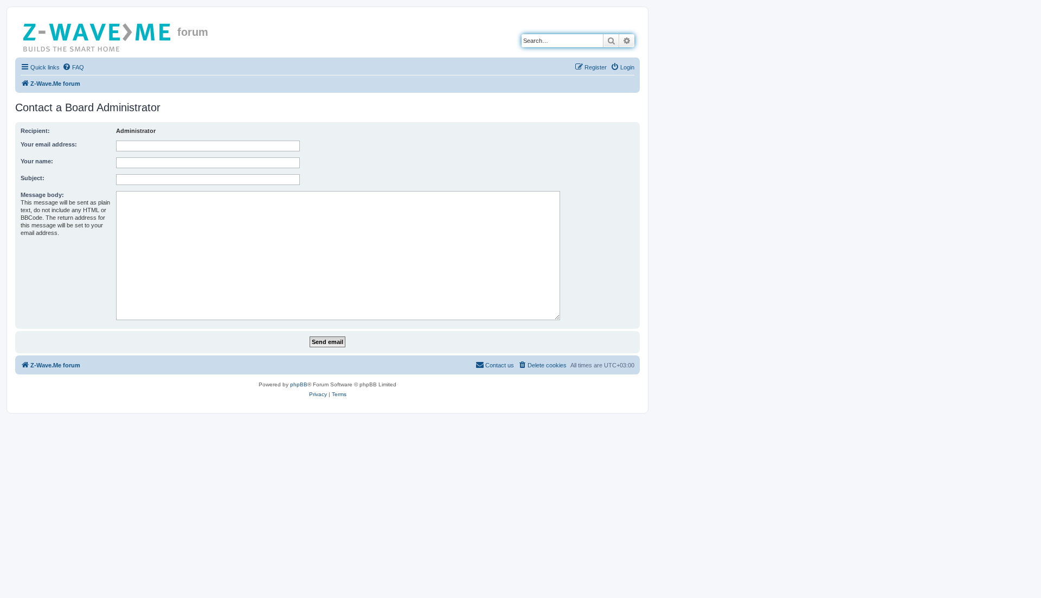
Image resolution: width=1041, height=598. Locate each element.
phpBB (298, 384)
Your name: (37, 161)
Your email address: (49, 144)
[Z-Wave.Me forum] (97, 35)
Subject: (32, 178)
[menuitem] (73, 67)
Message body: (42, 195)
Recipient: (35, 131)
